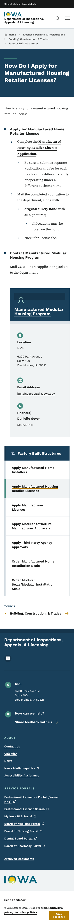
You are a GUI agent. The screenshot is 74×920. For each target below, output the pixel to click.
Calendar (10, 753)
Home (12, 34)
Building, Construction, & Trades (28, 39)
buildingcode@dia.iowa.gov (36, 393)
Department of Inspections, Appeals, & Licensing (24, 20)
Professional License (24, 809)
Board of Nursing (21, 831)
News (8, 761)
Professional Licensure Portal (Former (31, 799)
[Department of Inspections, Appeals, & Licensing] (13, 14)
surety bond (47, 209)
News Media (19, 768)
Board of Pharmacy (22, 846)
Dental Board (18, 838)
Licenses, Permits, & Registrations (44, 34)
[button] (59, 915)
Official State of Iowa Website (20, 4)
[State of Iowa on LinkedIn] (7, 661)
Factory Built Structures (23, 43)
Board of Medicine (22, 823)
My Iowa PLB (18, 816)
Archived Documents (19, 859)
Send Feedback (15, 900)
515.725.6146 (25, 425)
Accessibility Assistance (21, 775)
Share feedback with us (33, 722)
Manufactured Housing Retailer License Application (39, 147)
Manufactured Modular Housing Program (38, 311)
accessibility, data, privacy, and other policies (33, 910)
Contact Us (12, 746)
